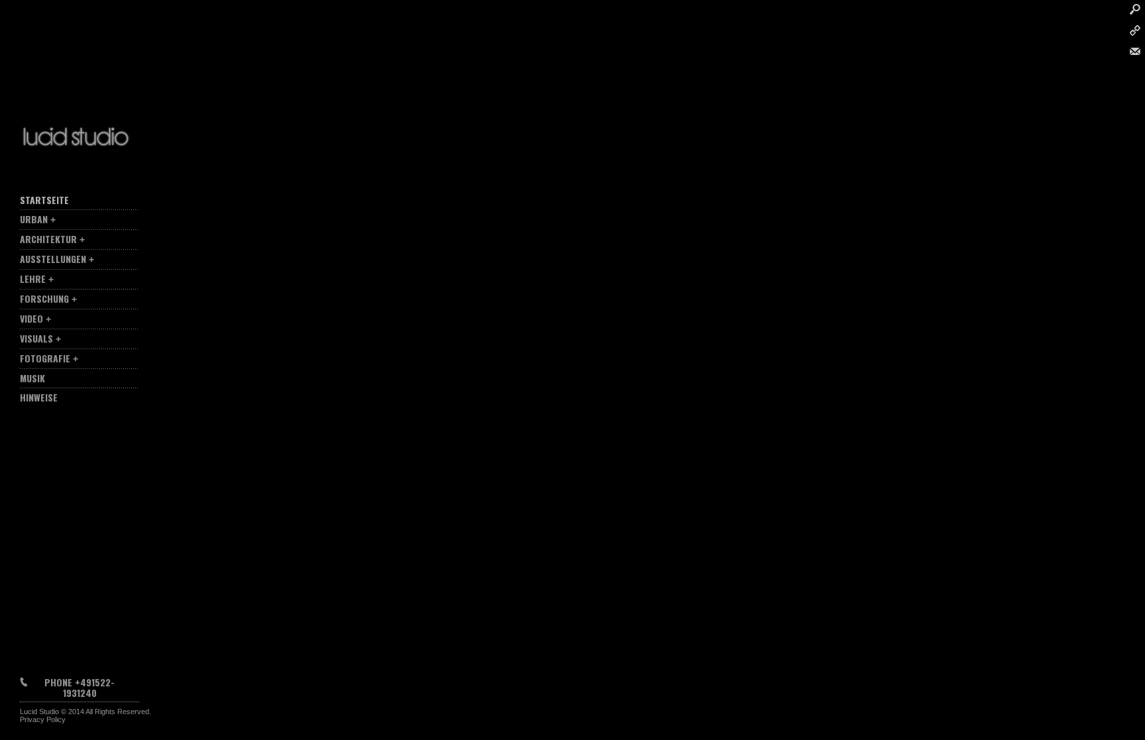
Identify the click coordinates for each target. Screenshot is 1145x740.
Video (31, 318)
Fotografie (45, 358)
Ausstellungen (53, 259)
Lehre (33, 279)
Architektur (48, 239)
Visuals (36, 338)
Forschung (44, 298)
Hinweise (39, 397)
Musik (32, 378)
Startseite (44, 200)
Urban (34, 219)
